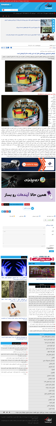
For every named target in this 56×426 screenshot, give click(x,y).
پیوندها (21, 1)
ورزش (54, 48)
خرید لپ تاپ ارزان (50, 349)
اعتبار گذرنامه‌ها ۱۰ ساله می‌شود (48, 328)
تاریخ (38, 412)
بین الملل (42, 412)
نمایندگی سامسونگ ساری (49, 361)
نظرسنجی (2, 1)
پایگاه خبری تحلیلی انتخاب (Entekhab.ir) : (46, 94)
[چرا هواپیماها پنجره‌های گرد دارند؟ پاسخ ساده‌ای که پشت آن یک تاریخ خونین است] (14, 328)
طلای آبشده (52, 403)
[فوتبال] (53, 26)
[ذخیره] (6, 48)
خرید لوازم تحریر (51, 346)
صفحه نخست (52, 412)
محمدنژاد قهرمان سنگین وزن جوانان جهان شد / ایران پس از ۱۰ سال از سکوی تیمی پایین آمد (13, 348)
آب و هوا (17, 1)
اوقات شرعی (13, 1)
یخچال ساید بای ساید (50, 342)
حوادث (17, 412)
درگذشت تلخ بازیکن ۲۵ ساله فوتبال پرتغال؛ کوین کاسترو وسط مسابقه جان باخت (13, 369)
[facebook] (5, 212)
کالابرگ (53, 370)
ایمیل (53, 231)
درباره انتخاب (36, 417)
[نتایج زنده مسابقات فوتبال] (53, 31)
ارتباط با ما (30, 417)
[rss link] (9, 412)
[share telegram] (6, 16)
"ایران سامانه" (30, 423)
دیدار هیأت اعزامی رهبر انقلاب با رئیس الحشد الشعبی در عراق (42, 331)
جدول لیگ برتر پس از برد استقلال (19, 352)
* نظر (53, 234)
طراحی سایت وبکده (50, 388)
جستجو (36, 418)
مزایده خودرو (52, 391)
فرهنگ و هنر (22, 412)
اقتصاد (34, 412)
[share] (3, 16)
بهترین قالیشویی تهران (49, 394)
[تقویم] (53, 28)
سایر (50, 48)
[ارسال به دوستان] (4, 47)
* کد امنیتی (51, 245)
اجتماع (30, 412)
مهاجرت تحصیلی (51, 376)
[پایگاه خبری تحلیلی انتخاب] (49, 6)
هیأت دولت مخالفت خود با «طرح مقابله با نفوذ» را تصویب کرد (42, 324)
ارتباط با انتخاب (26, 1)
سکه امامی (52, 397)
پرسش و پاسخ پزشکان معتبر (48, 336)
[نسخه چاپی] (2, 47)
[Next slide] (30, 263)
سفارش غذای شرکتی (50, 385)
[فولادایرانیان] (28, 164)
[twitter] (2, 212)
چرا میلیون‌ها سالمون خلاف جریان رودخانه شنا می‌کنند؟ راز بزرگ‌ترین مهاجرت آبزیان (22, 20)
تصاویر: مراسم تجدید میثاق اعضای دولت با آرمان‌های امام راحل (42, 326)
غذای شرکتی (52, 364)
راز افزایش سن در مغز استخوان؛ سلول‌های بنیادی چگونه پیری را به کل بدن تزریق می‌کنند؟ (14, 278)
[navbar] (54, 13)
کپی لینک (27, 204)
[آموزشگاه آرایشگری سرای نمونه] (28, 195)
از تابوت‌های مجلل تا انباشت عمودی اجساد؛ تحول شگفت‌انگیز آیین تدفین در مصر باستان (14, 300)
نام (53, 227)
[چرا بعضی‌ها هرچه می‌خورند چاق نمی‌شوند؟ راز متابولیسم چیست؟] (14, 309)
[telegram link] (7, 412)
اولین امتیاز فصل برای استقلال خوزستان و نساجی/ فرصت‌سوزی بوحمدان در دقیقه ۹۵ (13, 355)
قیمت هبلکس (51, 379)
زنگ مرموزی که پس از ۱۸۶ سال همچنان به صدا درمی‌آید (28, 27)
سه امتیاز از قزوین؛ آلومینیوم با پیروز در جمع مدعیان (16, 358)
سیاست (46, 412)
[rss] (9, 16)
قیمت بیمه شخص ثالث (49, 382)
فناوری (27, 412)
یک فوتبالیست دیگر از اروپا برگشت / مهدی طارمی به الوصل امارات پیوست (13, 373)
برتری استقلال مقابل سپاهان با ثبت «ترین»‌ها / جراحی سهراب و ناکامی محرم (13, 361)
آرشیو (33, 418)
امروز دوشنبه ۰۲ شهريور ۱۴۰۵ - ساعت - (45, 13)
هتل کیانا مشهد (51, 352)
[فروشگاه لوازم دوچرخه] (28, 180)
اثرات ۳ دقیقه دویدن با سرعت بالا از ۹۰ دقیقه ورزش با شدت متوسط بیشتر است (23, 35)
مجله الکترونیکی (9, 417)
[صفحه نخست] (53, 21)
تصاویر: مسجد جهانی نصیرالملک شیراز (45, 279)
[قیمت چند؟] (53, 23)
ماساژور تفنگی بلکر (50, 355)
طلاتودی (53, 373)
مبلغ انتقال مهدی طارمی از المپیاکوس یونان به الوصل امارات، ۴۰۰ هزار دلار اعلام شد (13, 365)
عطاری (53, 358)
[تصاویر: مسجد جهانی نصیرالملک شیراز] (42, 272)
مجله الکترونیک (7, 1)
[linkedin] (10, 212)
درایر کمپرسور (52, 367)
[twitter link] (4, 412)
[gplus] (7, 212)
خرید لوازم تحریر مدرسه (49, 339)
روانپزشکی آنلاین (51, 406)
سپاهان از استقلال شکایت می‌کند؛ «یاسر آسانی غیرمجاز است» (14, 346)
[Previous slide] (33, 263)
